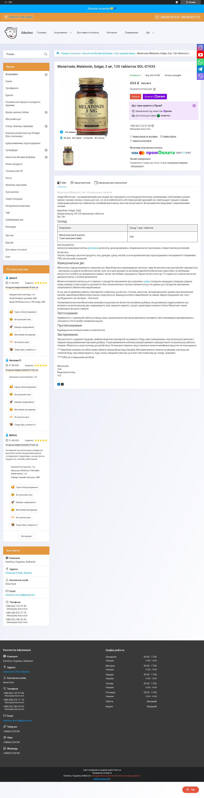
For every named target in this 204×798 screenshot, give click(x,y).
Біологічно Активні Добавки (97, 53)
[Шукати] (45, 54)
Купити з (149, 96)
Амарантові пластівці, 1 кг (22, 294)
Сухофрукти (12, 88)
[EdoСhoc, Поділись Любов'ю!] (11, 33)
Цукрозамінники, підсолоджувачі (23, 143)
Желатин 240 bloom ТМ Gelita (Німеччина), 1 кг (25, 472)
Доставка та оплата (88, 32)
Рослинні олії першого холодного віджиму (23, 104)
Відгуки (9, 242)
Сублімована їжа (14, 219)
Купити (135, 96)
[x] (62, 384)
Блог (8, 257)
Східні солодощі (14, 199)
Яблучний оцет (13, 119)
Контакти (112, 32)
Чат (193, 789)
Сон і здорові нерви (124, 53)
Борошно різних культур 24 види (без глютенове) (23, 134)
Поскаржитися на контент (103, 776)
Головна (41, 32)
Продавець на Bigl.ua (102, 773)
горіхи (146, 281)
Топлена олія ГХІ (14, 171)
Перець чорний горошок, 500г (25, 477)
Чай (8, 212)
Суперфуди (12, 150)
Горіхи (9, 81)
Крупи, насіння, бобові (17, 112)
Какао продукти (14, 164)
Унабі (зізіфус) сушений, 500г (23, 298)
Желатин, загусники (16, 185)
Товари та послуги (70, 53)
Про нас (10, 235)
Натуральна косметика (18, 206)
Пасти (9, 178)
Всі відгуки (26, 536)
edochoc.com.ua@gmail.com (20, 595)
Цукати (9, 95)
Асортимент (60, 32)
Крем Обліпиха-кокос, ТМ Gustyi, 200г (27, 302)
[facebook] (58, 384)
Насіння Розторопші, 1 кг (23, 467)
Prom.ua (117, 770)
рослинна (93, 248)
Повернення (131, 32)
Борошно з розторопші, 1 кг (23, 377)
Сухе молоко (12, 192)
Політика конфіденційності (128, 776)
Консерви (11, 226)
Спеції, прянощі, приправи (19, 126)
